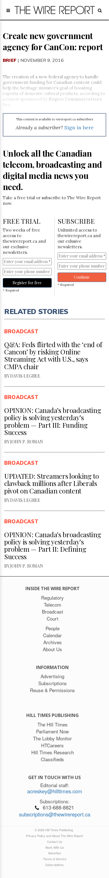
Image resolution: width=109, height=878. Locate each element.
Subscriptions (54, 864)
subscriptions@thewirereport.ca (54, 814)
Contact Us (54, 841)
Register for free (27, 282)
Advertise (54, 853)
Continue (82, 277)
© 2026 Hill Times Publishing (55, 830)
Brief (9, 60)
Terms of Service (54, 859)
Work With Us (54, 847)
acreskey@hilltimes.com (54, 791)
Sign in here (79, 127)
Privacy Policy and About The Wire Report (54, 835)
